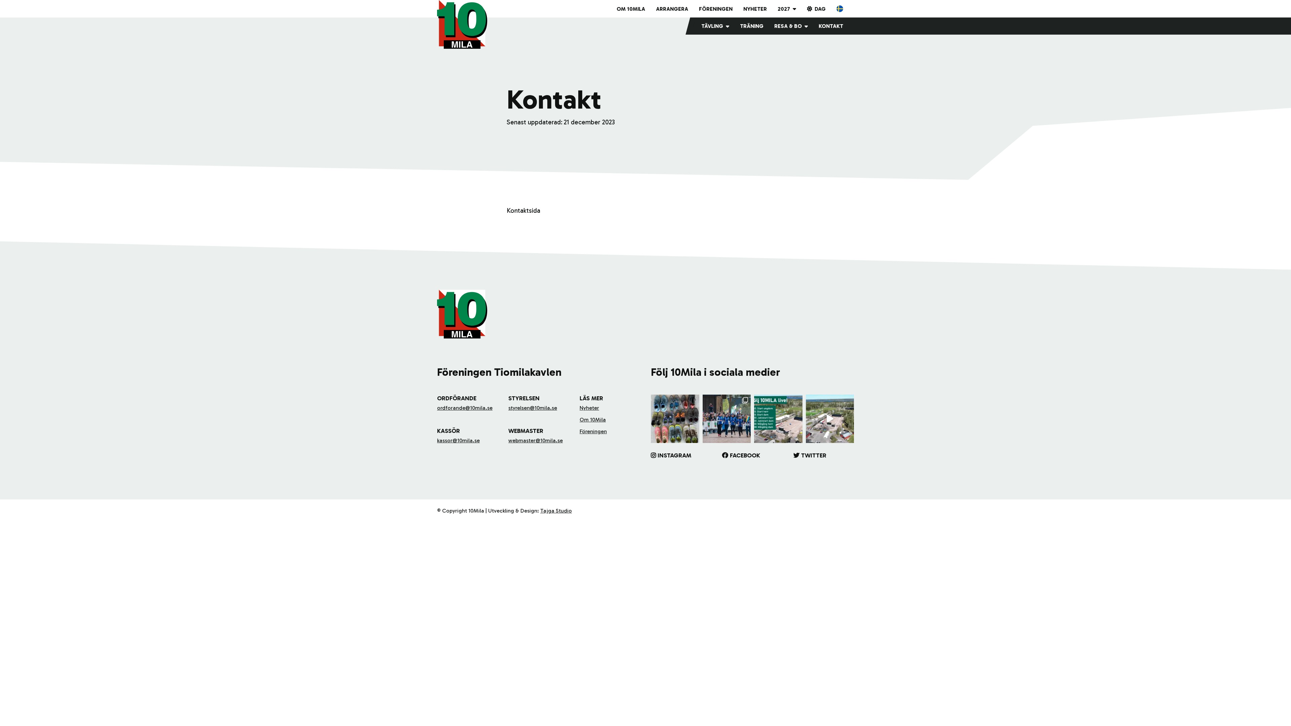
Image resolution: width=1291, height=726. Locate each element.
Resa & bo (788, 26)
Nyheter (755, 9)
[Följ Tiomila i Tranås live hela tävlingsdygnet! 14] (778, 419)
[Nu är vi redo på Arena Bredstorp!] (830, 419)
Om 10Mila (631, 9)
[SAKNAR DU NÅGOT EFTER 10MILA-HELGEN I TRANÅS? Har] (675, 419)
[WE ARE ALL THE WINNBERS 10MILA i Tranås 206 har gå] (727, 419)
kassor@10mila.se (458, 440)
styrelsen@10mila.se (532, 408)
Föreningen (716, 9)
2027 (784, 9)
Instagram (674, 455)
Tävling (712, 26)
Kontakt (831, 26)
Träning (752, 26)
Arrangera (672, 9)
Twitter (813, 455)
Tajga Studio (556, 511)
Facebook (745, 455)
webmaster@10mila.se (535, 440)
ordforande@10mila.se (465, 408)
